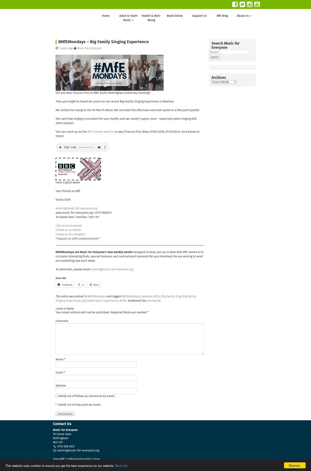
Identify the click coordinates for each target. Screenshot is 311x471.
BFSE (157, 296)
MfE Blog (222, 15)
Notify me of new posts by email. (80, 404)
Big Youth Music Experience (100, 300)
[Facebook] (235, 4)
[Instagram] (249, 4)
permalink (154, 300)
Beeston (146, 296)
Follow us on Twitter (68, 230)
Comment (62, 321)
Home (106, 15)
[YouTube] (257, 4)
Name (59, 359)
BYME (123, 300)
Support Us (199, 15)
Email (59, 372)
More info (121, 465)
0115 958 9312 (66, 446)
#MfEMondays (97, 296)
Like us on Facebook (69, 225)
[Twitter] (242, 4)
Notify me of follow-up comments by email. (87, 396)
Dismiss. (295, 465)
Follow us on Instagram (70, 234)
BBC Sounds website (100, 131)
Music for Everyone (89, 48)
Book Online (175, 15)
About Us (243, 15)
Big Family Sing (171, 296)
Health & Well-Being (151, 18)
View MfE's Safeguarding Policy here (76, 459)
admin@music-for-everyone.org (76, 208)
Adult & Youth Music (128, 18)
